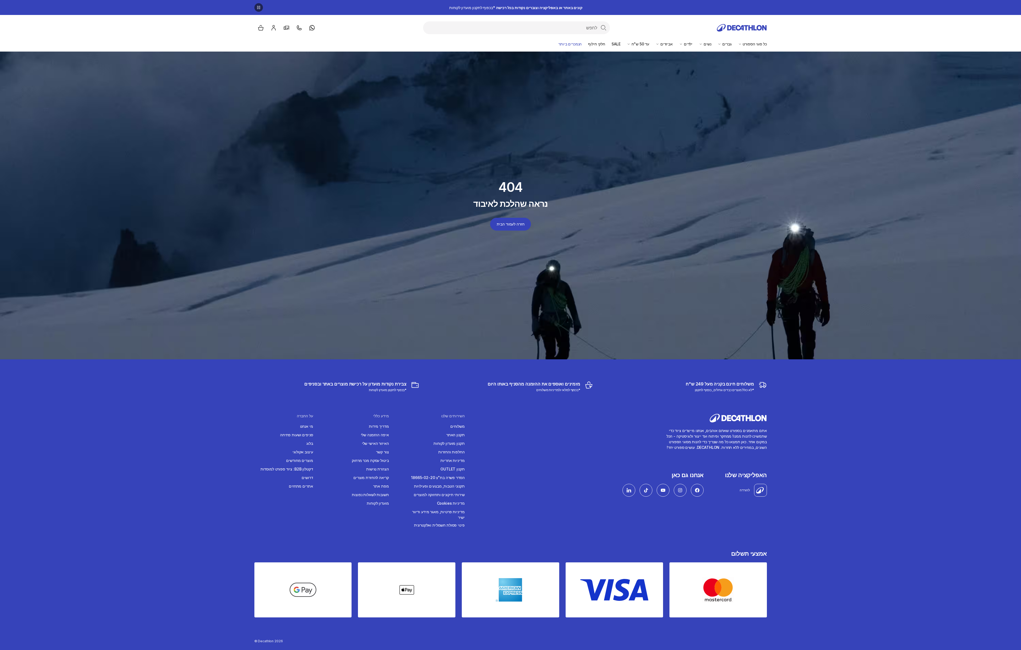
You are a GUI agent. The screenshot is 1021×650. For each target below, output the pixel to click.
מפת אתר (381, 486)
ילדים (687, 44)
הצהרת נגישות (377, 469)
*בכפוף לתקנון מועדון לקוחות (515, 7)
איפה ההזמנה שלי (375, 435)
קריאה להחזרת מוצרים (371, 477)
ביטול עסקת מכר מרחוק (370, 460)
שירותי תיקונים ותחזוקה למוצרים (439, 494)
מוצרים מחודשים (299, 460)
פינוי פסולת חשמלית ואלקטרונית (439, 525)
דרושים (307, 477)
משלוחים (457, 426)
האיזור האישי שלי (375, 443)
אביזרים (666, 44)
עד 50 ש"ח (639, 44)
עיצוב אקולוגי (303, 452)
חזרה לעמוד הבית (511, 224)
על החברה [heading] (305, 416)
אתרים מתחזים (301, 486)
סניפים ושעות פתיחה (296, 435)
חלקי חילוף (596, 44)
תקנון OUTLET (452, 469)
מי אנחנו (306, 426)
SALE (616, 44)
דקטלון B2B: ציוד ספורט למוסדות (287, 469)
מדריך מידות (379, 426)
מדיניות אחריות (452, 460)
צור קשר (382, 452)
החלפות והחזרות (451, 452)
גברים (726, 44)
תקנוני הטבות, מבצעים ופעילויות (439, 486)
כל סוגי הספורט (754, 44)
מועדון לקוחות (378, 503)
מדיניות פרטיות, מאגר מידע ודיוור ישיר (438, 514)
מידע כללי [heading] (381, 416)
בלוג (309, 443)
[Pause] (258, 7)
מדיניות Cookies (451, 503)
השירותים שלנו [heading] (453, 416)
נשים (707, 44)
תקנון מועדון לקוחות (448, 443)
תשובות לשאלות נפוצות (370, 494)
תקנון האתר (455, 435)
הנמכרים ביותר (570, 44)
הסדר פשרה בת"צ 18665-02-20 (437, 477)
